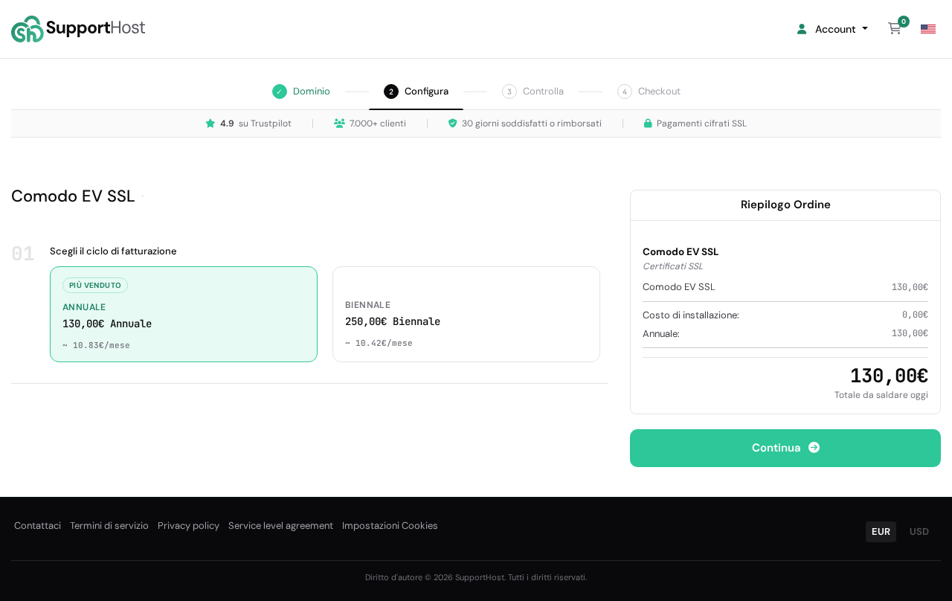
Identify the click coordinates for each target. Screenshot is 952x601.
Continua (778, 447)
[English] (928, 29)
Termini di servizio (109, 525)
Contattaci (37, 525)
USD (919, 531)
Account (834, 29)
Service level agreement (280, 525)
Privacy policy (188, 525)
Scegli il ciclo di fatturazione (113, 251)
